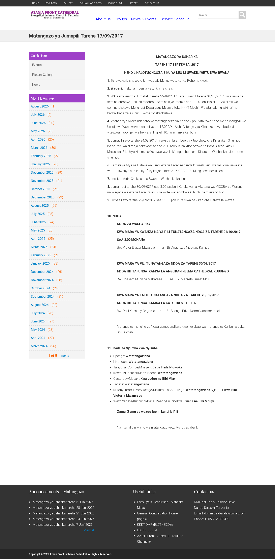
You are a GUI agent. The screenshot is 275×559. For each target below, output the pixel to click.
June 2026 (38, 123)
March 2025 (39, 247)
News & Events (143, 19)
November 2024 (42, 280)
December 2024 (42, 272)
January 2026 (40, 164)
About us (103, 19)
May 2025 (38, 230)
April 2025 (38, 239)
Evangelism (115, 3)
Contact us (152, 3)
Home (35, 3)
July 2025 (38, 214)
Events (37, 65)
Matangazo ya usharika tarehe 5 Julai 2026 (63, 502)
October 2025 (40, 189)
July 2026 (38, 115)
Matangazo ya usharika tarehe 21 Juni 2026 (63, 513)
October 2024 (40, 288)
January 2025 (40, 263)
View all (89, 530)
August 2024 (40, 305)
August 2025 (40, 206)
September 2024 (43, 296)
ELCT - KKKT (146, 530)
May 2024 (38, 330)
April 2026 (38, 139)
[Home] (55, 17)
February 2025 (41, 255)
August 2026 (40, 106)
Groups (121, 19)
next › (65, 356)
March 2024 (39, 346)
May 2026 (38, 131)
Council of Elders (90, 3)
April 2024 (38, 338)
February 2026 (41, 156)
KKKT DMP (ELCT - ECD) (155, 525)
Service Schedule (174, 19)
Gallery (68, 3)
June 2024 (38, 321)
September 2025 (43, 197)
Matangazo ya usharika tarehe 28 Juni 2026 (63, 508)
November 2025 (42, 181)
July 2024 (38, 313)
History (133, 3)
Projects (51, 3)
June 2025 (38, 222)
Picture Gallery (42, 75)
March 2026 (39, 148)
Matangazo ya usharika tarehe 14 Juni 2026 (63, 519)
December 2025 (42, 172)
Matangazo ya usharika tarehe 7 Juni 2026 (63, 525)
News (36, 85)
